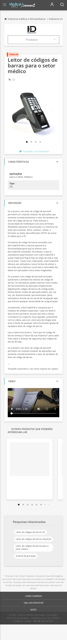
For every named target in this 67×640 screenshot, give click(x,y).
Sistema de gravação (26, 555)
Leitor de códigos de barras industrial (33, 539)
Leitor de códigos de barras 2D (30, 532)
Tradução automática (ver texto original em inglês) (33, 368)
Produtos (32, 40)
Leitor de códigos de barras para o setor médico (32, 547)
